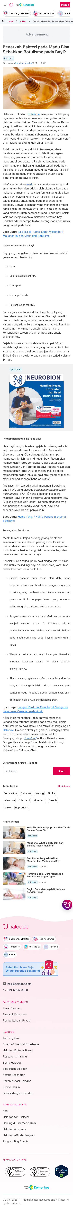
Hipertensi (39, 800)
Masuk (65, 4)
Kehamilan (9, 800)
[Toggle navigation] (5, 4)
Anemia (53, 800)
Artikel (23, 21)
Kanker (8, 807)
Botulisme (8, 58)
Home (10, 21)
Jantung (39, 793)
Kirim (61, 771)
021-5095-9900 (15, 990)
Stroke (51, 793)
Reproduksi (21, 807)
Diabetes (26, 793)
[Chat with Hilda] (67, 905)
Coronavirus (10, 793)
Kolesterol (24, 800)
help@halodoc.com (17, 984)
